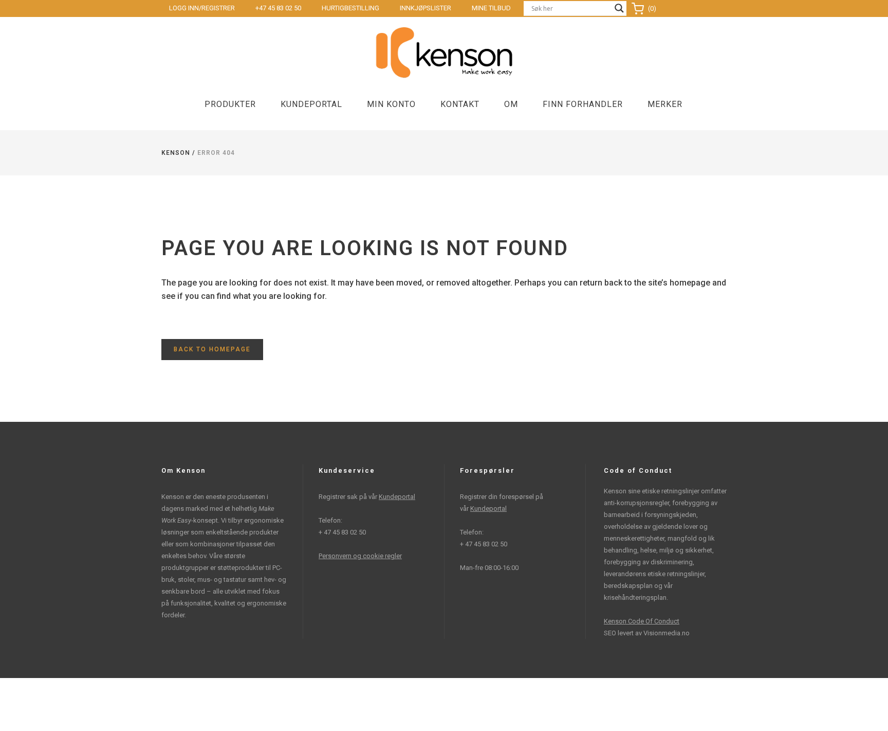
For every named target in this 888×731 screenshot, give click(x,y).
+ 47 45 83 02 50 (342, 532)
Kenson (175, 152)
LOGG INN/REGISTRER (202, 8)
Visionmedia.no (666, 633)
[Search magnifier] (619, 8)
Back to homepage (212, 349)
